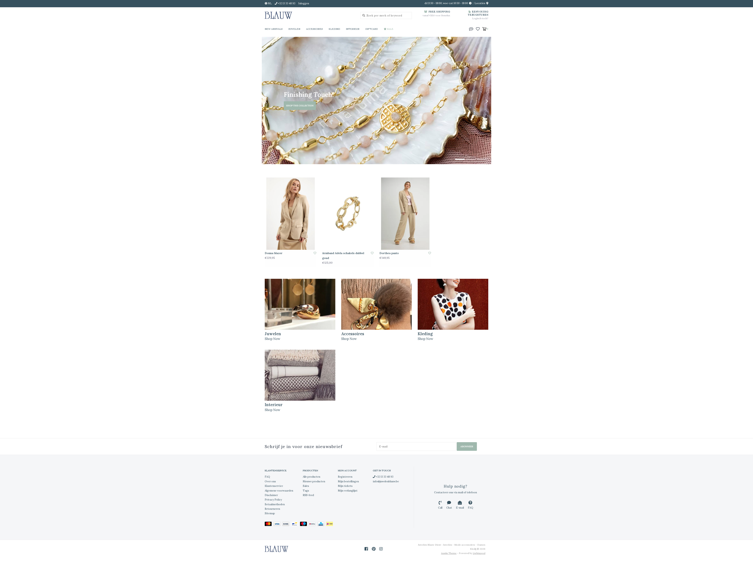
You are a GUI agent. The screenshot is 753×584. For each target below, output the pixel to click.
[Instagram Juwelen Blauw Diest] (381, 549)
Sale (390, 28)
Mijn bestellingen (348, 481)
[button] (471, 28)
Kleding (334, 28)
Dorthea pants (389, 253)
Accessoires (314, 28)
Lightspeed (479, 553)
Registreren (345, 476)
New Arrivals (274, 28)
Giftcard (371, 28)
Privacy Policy (273, 499)
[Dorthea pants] (405, 213)
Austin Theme (449, 553)
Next (478, 101)
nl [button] (269, 3)
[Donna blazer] (290, 213)
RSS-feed (308, 495)
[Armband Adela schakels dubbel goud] (348, 213)
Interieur (352, 28)
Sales (306, 486)
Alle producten (311, 476)
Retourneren (272, 509)
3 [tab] (482, 159)
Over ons (270, 481)
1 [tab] (460, 159)
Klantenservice (274, 486)
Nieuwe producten (314, 481)
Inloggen (303, 3)
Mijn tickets (345, 486)
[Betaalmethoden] (269, 524)
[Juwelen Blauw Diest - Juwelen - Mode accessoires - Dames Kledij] (310, 15)
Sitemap (270, 513)
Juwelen (294, 28)
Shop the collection (300, 105)
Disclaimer (271, 495)
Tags (306, 490)
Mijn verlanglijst (347, 490)
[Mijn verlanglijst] (478, 28)
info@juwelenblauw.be (386, 481)
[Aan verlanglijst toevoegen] (315, 253)
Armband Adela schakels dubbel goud (343, 255)
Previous (274, 101)
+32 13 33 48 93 (384, 476)
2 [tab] (471, 159)
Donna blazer (274, 253)
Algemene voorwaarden (279, 490)
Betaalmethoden (275, 504)
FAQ (267, 476)
